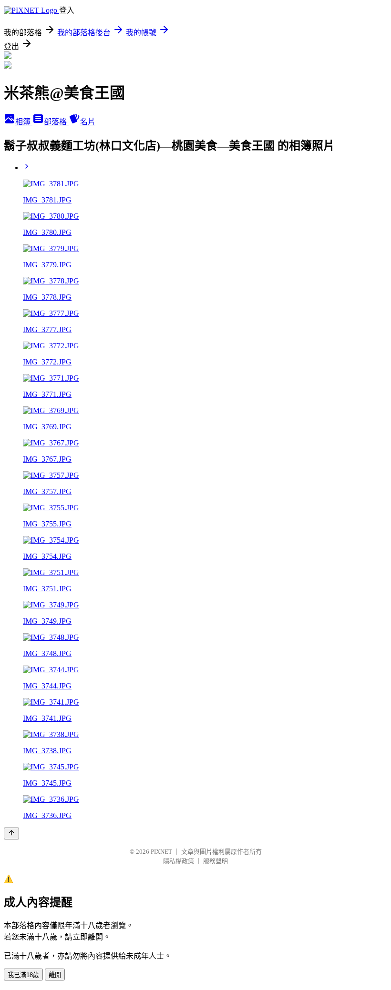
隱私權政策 (178, 861)
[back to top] (11, 833)
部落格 (56, 122)
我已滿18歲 (23, 975)
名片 (87, 122)
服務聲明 (215, 861)
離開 (55, 975)
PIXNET (161, 851)
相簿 (23, 122)
